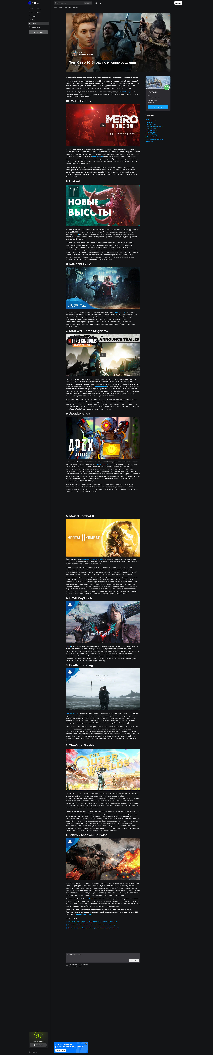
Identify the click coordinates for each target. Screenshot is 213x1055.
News (61, 7)
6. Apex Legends (151, 128)
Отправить (133, 960)
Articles (68, 7)
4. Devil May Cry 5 (151, 133)
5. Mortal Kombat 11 (151, 130)
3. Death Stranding (151, 135)
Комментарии (150, 141)
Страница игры (158, 107)
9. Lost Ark (149, 122)
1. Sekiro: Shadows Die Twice (154, 139)
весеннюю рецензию (89, 559)
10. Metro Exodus (151, 120)
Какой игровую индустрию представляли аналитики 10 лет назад (92, 922)
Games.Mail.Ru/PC (125, 92)
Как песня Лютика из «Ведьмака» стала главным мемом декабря (92, 925)
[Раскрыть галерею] (103, 538)
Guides (75, 7)
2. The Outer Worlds (152, 137)
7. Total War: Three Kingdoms (154, 126)
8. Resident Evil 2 (151, 124)
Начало (148, 118)
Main (55, 7)
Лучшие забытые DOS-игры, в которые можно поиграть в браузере (93, 928)
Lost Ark (76, 234)
